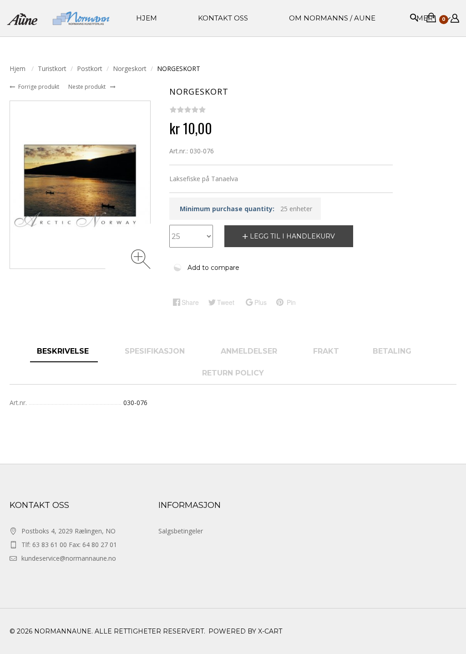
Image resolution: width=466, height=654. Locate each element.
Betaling (392, 351)
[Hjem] (58, 18)
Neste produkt (87, 87)
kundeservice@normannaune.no (68, 558)
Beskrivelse (64, 351)
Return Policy (233, 373)
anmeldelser (250, 351)
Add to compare (213, 268)
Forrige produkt (39, 87)
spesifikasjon (156, 351)
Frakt (326, 351)
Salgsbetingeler (180, 531)
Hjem (18, 68)
